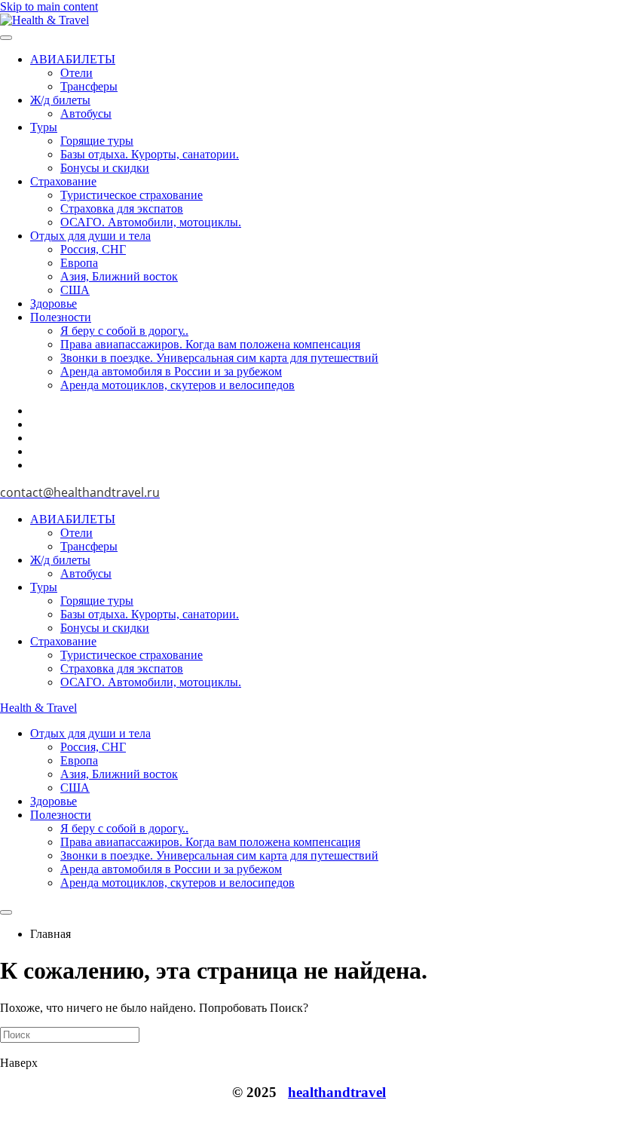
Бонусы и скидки (104, 167)
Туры (43, 127)
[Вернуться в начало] (44, 20)
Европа (79, 262)
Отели (76, 72)
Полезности (60, 317)
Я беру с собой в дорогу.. (124, 330)
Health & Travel (38, 707)
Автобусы (86, 113)
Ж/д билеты (60, 99)
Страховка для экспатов (121, 208)
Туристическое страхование (131, 194)
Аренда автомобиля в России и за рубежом (171, 371)
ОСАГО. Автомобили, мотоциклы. (150, 222)
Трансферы (89, 86)
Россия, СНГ (93, 249)
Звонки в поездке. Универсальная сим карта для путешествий (219, 357)
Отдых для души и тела (90, 235)
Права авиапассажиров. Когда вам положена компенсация (210, 344)
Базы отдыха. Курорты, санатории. (149, 154)
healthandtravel (337, 1092)
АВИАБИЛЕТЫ (72, 59)
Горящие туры (96, 140)
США (75, 290)
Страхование (63, 181)
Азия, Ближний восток (119, 276)
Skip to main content (49, 6)
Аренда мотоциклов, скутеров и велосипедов (177, 385)
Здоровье (53, 303)
